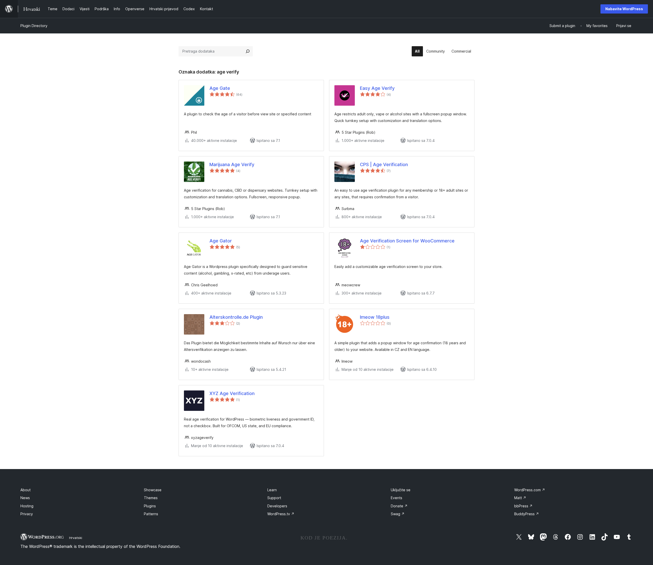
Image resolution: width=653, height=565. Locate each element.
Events (396, 498)
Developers (277, 506)
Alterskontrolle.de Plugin (236, 317)
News (25, 498)
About (25, 490)
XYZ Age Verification (232, 393)
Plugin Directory (33, 25)
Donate (399, 506)
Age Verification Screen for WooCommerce (407, 240)
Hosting (26, 506)
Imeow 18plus (375, 317)
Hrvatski (75, 538)
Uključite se (400, 490)
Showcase (152, 490)
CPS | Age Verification (384, 164)
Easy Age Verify (377, 88)
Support (274, 498)
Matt (520, 498)
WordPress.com (529, 490)
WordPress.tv (280, 514)
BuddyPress (526, 514)
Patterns (151, 514)
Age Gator (220, 240)
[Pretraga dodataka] (248, 51)
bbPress (523, 506)
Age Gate (219, 88)
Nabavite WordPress (624, 9)
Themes (151, 498)
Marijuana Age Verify (231, 164)
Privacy (26, 514)
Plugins (150, 506)
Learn (272, 490)
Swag (398, 514)
